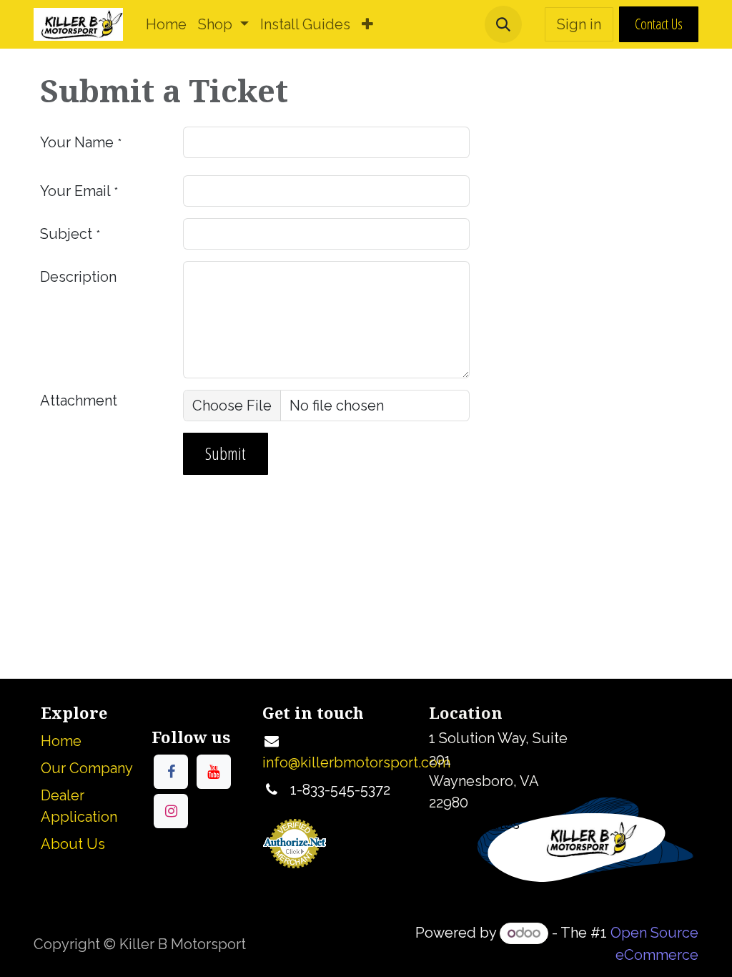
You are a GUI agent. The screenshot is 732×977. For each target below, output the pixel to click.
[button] (503, 24)
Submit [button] (225, 453)
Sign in (579, 24)
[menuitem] (166, 24)
